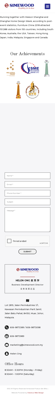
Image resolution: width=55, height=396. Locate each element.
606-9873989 (17, 336)
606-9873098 (33, 327)
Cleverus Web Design (35, 393)
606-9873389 (17, 327)
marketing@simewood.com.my (26, 345)
